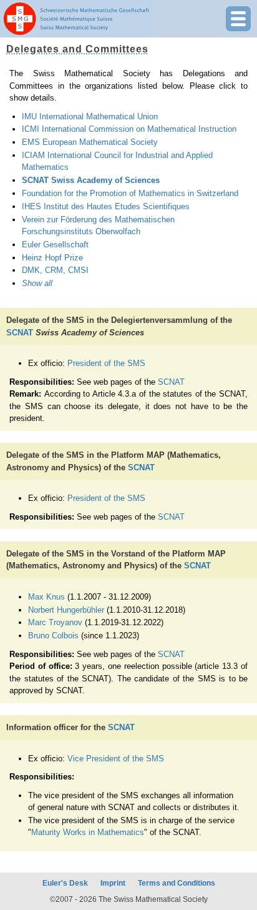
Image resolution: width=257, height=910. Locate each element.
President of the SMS (106, 363)
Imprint (112, 883)
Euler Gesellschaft (55, 244)
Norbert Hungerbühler (66, 610)
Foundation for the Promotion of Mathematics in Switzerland (130, 193)
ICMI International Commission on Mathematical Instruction (129, 129)
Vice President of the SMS (115, 758)
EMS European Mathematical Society (90, 142)
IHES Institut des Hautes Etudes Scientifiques (106, 206)
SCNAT (19, 332)
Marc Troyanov (55, 622)
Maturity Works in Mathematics (87, 832)
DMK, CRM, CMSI (55, 270)
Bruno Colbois (53, 635)
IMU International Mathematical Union (90, 116)
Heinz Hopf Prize (52, 257)
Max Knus (46, 596)
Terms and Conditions (176, 883)
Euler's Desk (65, 883)
